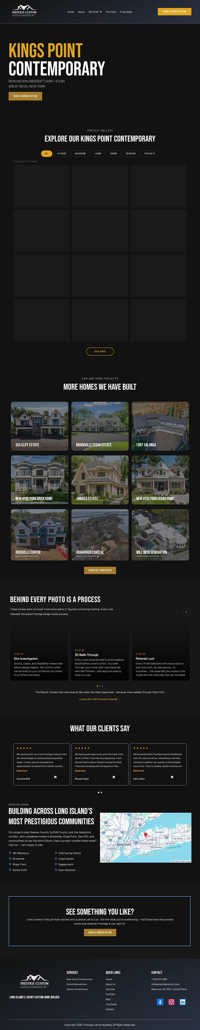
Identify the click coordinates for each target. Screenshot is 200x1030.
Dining (113, 153)
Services (110, 989)
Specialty (150, 153)
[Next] (186, 612)
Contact (110, 1009)
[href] (145, 838)
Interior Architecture (77, 989)
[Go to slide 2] (100, 686)
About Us (110, 984)
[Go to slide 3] (102, 686)
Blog (108, 999)
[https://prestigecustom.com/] (24, 11)
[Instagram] (171, 1002)
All (47, 153)
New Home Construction (79, 979)
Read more (60, 770)
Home (109, 979)
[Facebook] (160, 1002)
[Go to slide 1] (97, 686)
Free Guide (111, 1004)
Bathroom (80, 153)
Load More (100, 351)
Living (98, 153)
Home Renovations (77, 984)
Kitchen (62, 153)
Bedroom (131, 153)
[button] (100, 11)
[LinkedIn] (182, 1002)
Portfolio (110, 994)
